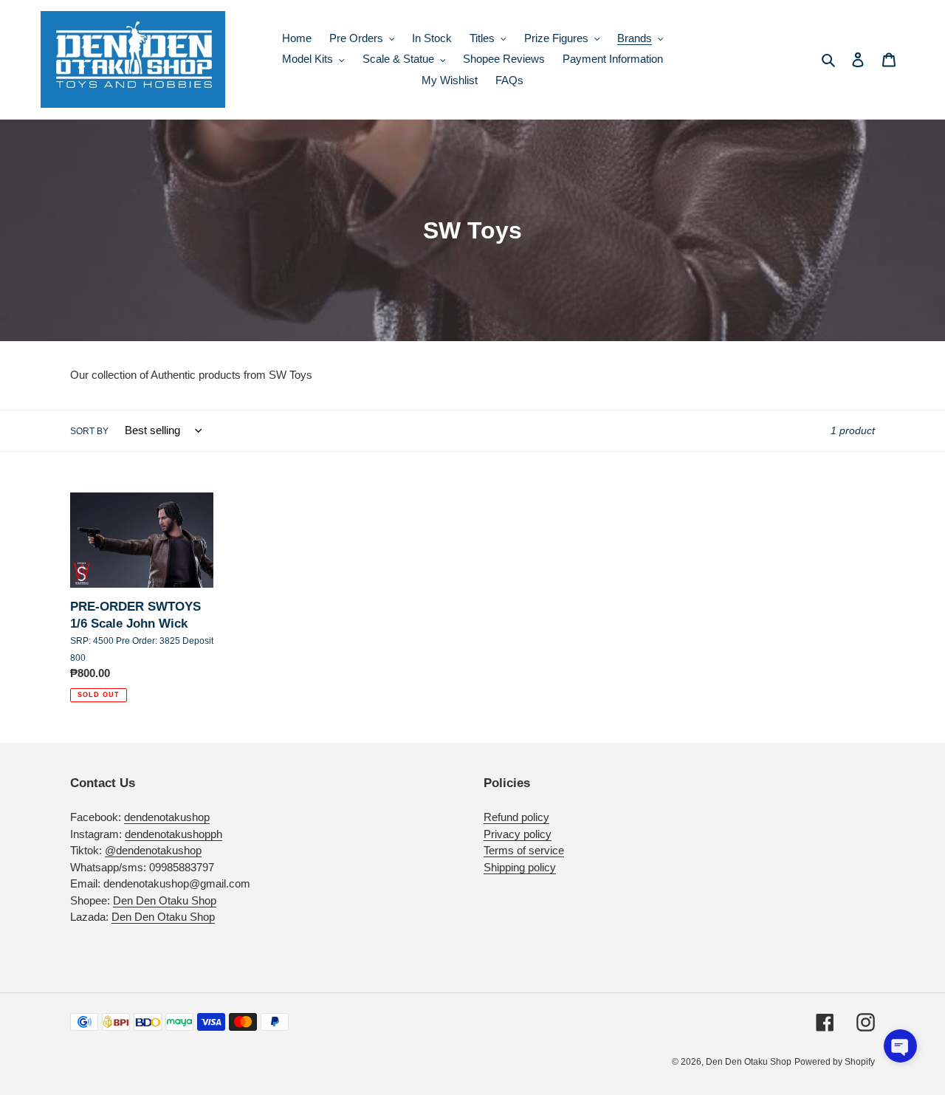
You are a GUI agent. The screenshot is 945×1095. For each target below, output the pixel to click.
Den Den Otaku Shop (164, 900)
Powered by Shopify (834, 1062)
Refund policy (516, 817)
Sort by (89, 431)
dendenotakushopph (173, 834)
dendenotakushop (167, 817)
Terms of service (524, 850)
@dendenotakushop (153, 850)
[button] (900, 1046)
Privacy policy (517, 834)
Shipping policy (520, 867)
